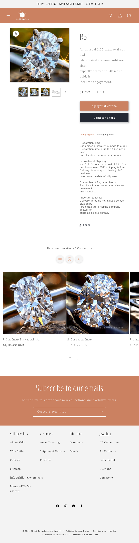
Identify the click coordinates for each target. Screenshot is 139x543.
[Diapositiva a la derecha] (66, 92)
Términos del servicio (56, 535)
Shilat (34, 531)
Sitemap (15, 469)
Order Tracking (50, 443)
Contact (15, 460)
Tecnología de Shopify (50, 531)
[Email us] (60, 259)
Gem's (74, 451)
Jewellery (105, 433)
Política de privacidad (104, 531)
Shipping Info (87, 134)
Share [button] (86, 225)
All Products (108, 451)
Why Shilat (17, 451)
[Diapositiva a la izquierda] (14, 92)
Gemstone (106, 478)
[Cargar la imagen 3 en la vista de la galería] (45, 92)
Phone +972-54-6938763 (20, 489)
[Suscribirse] (101, 412)
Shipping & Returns (52, 451)
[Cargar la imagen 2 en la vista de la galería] (34, 92)
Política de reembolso (77, 531)
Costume (46, 460)
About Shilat (18, 443)
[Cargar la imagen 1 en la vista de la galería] (23, 92)
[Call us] (79, 259)
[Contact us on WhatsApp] (69, 259)
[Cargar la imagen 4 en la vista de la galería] (56, 92)
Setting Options (105, 134)
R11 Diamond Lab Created (79, 339)
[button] (8, 15)
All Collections (109, 443)
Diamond (105, 469)
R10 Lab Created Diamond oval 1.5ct (21, 339)
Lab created (107, 460)
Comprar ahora (104, 117)
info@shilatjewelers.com (26, 478)
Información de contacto (85, 535)
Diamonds (76, 443)
